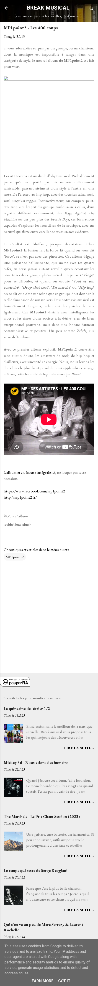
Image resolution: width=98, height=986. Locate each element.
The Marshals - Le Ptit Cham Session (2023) (42, 816)
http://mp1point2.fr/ (20, 497)
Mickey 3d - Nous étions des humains (36, 762)
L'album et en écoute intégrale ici (29, 472)
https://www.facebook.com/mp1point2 (34, 491)
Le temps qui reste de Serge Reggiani (35, 870)
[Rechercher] (91, 9)
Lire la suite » (79, 747)
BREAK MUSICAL (48, 8)
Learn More (41, 980)
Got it (64, 980)
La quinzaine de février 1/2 (27, 708)
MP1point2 (15, 556)
